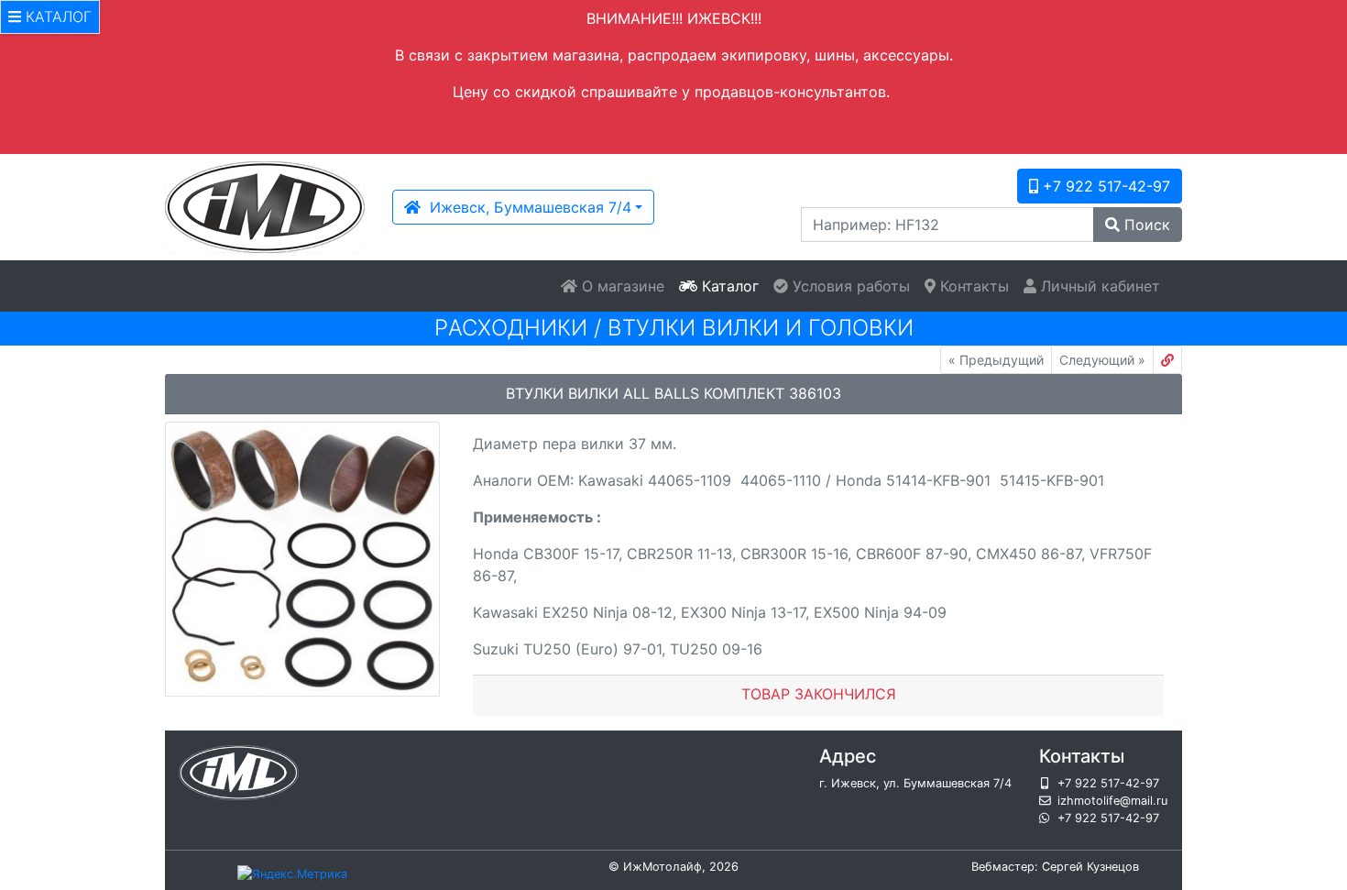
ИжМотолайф (662, 867)
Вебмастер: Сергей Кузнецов (1055, 867)
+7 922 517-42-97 (1104, 186)
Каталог (728, 286)
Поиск (1145, 224)
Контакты (972, 286)
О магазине (620, 286)
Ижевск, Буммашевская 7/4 (526, 207)
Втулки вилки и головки (761, 327)
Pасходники (510, 327)
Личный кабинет (1098, 286)
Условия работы (849, 286)
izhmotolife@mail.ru (1112, 801)
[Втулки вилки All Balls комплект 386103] (302, 559)
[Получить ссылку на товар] (1167, 360)
